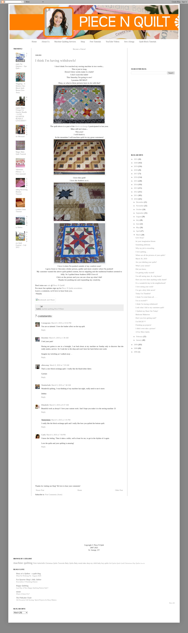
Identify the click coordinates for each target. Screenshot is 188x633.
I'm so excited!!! (142, 301)
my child (93, 563)
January (139, 340)
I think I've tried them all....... (146, 297)
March (138, 235)
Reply (43, 330)
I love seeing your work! (144, 287)
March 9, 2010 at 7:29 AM (59, 365)
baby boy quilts (102, 563)
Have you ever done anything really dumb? (151, 280)
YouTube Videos (112, 42)
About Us (45, 42)
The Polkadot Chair (24, 598)
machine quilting (48, 309)
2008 (136, 348)
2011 (136, 195)
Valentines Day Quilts (132, 563)
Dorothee (44, 338)
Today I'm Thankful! (143, 294)
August (139, 217)
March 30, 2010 (141, 259)
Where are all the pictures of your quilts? (150, 255)
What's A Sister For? (23, 594)
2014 (136, 185)
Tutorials (61, 563)
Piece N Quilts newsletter (72, 288)
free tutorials (39, 563)
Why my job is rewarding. (145, 248)
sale (48, 285)
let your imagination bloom (145, 241)
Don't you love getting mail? (146, 318)
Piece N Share (59, 309)
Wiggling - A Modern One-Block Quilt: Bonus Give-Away (20, 88)
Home (34, 42)
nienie (18, 592)
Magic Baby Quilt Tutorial (21, 153)
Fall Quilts (112, 563)
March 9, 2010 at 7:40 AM (61, 385)
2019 (136, 166)
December (140, 202)
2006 (136, 352)
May (138, 227)
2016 (136, 177)
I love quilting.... (142, 252)
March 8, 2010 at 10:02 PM (61, 323)
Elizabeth (45, 405)
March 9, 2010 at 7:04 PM (55, 435)
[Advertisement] (150, 94)
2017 (136, 174)
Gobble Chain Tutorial (21, 211)
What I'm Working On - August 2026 (28, 576)
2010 (136, 199)
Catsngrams (46, 323)
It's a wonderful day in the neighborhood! (151, 283)
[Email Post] (40, 306)
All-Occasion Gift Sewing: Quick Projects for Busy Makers (36, 600)
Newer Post (40, 490)
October (139, 209)
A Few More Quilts (143, 332)
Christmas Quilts (51, 563)
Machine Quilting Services (65, 42)
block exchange (81, 126)
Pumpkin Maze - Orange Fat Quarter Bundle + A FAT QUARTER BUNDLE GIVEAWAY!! (21, 109)
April (138, 231)
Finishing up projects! (143, 325)
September (140, 213)
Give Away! (140, 238)
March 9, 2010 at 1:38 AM (58, 338)
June (138, 224)
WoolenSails (46, 385)
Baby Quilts (69, 563)
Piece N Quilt (58, 285)
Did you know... (141, 269)
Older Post (119, 490)
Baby (76, 563)
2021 (136, 159)
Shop (83, 42)
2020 (136, 163)
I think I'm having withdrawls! (55, 60)
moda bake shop (84, 563)
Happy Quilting (22, 586)
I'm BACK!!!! (141, 322)
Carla (43, 435)
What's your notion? (143, 266)
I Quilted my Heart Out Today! (147, 311)
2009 (136, 345)
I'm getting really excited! (145, 273)
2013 (136, 188)
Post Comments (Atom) (53, 495)
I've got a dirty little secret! (145, 290)
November (140, 206)
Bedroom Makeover (143, 315)
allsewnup (45, 365)
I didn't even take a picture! (146, 328)
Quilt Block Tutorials (147, 42)
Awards (142, 563)
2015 (136, 181)
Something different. (143, 245)
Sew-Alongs (129, 42)
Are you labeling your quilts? (146, 262)
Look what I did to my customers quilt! (150, 308)
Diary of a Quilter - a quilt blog (28, 574)
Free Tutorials (95, 42)
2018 (136, 170)
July (138, 220)
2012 (136, 192)
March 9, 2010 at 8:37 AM (59, 405)
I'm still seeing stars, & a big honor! (149, 276)
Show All (172, 603)
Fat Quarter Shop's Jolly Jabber (28, 580)
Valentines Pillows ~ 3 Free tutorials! (21, 172)
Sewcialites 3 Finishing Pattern (26, 582)
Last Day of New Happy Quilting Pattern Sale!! (32, 588)
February (139, 337)
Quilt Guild (121, 563)
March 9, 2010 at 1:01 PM (60, 420)
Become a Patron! (79, 49)
